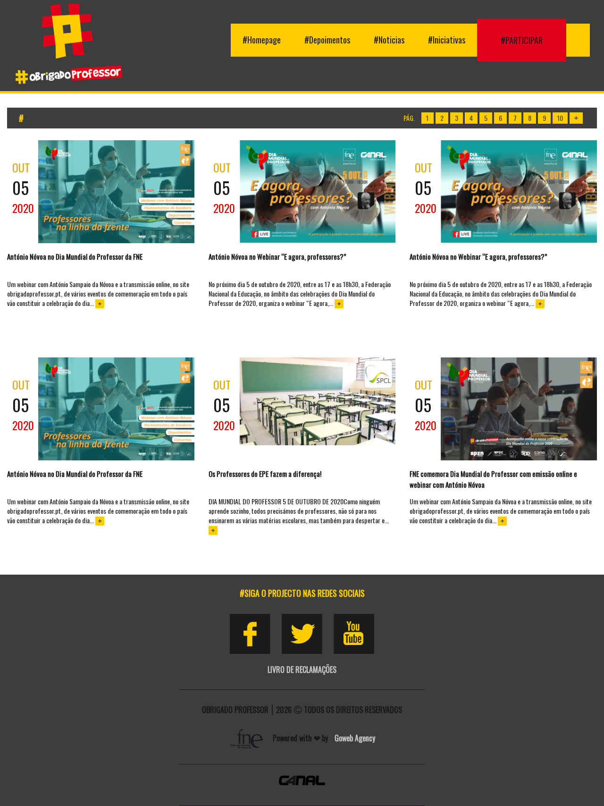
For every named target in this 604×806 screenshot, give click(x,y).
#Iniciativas (446, 40)
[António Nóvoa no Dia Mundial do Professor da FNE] (116, 191)
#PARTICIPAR (522, 40)
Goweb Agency (355, 738)
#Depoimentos (327, 40)
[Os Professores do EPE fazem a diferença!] (318, 401)
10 (560, 118)
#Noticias (389, 40)
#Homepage (262, 40)
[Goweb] (248, 738)
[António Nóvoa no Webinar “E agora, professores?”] (318, 191)
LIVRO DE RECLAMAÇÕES (302, 669)
